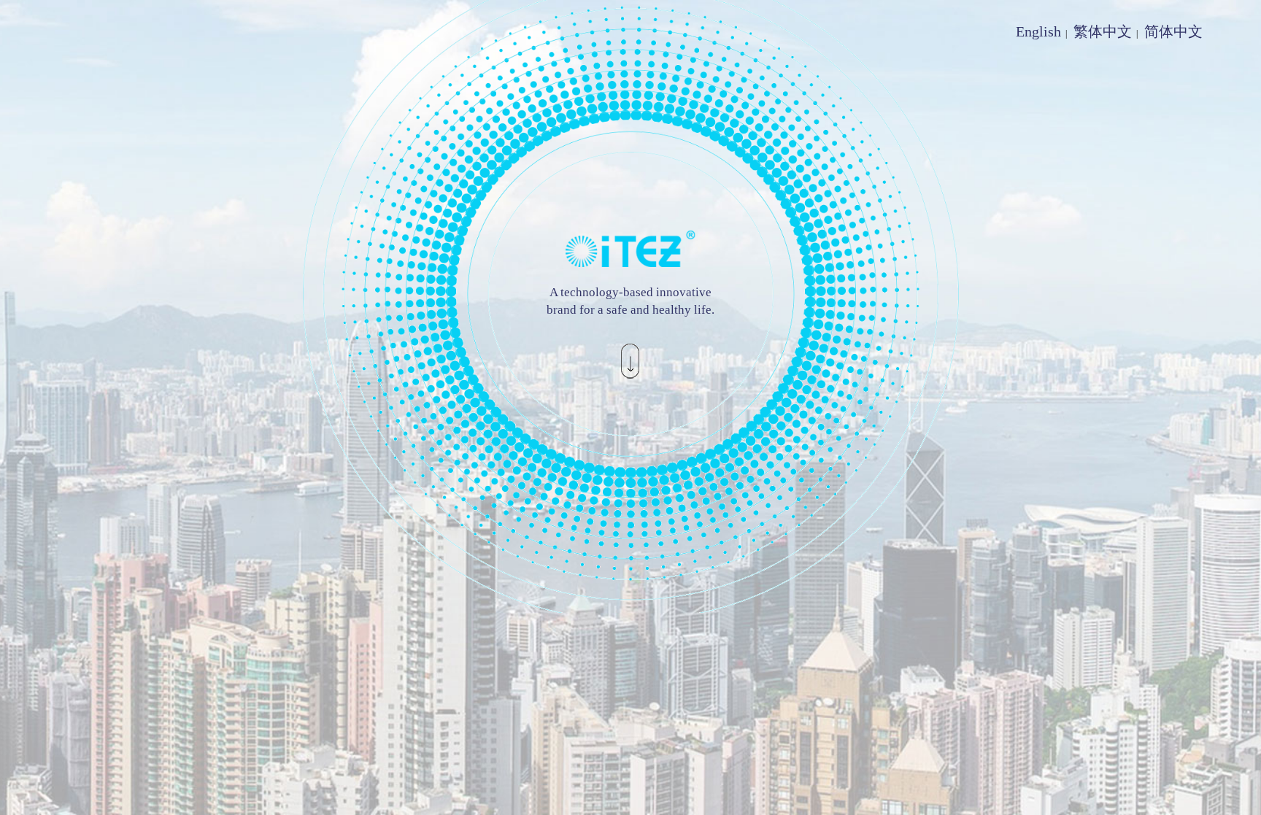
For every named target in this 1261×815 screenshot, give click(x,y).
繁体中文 (1102, 31)
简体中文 (1173, 31)
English (1038, 31)
